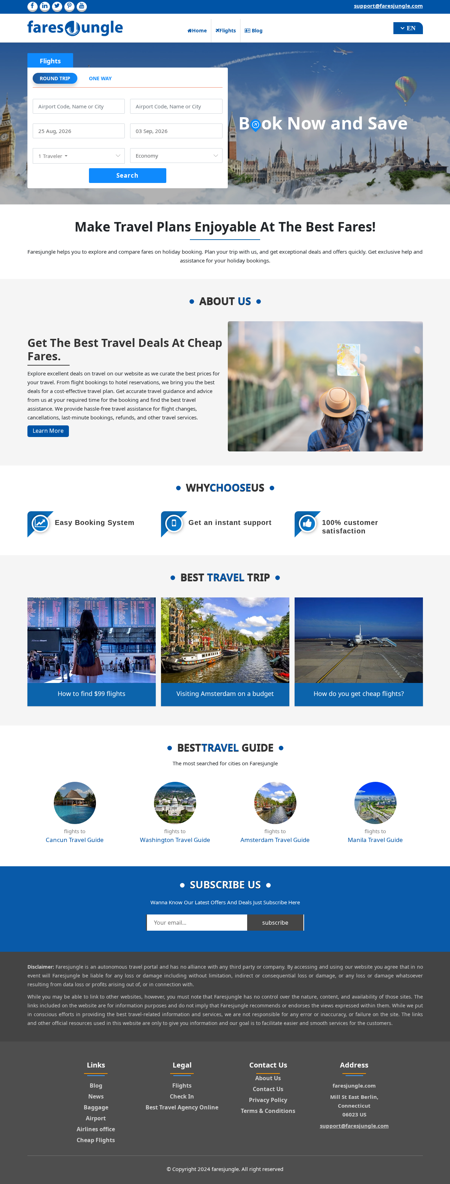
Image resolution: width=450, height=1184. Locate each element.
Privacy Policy (268, 1100)
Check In (182, 1096)
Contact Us (268, 1089)
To (133, 95)
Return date (146, 119)
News (96, 1096)
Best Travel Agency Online (182, 1107)
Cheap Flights (96, 1140)
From (40, 95)
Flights (227, 30)
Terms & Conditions (268, 1111)
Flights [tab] (50, 61)
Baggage (96, 1107)
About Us (268, 1078)
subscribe (275, 922)
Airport (96, 1118)
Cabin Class (145, 144)
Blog (256, 30)
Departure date (54, 119)
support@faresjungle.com (388, 5)
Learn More (48, 431)
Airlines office (96, 1129)
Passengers (48, 144)
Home (199, 30)
